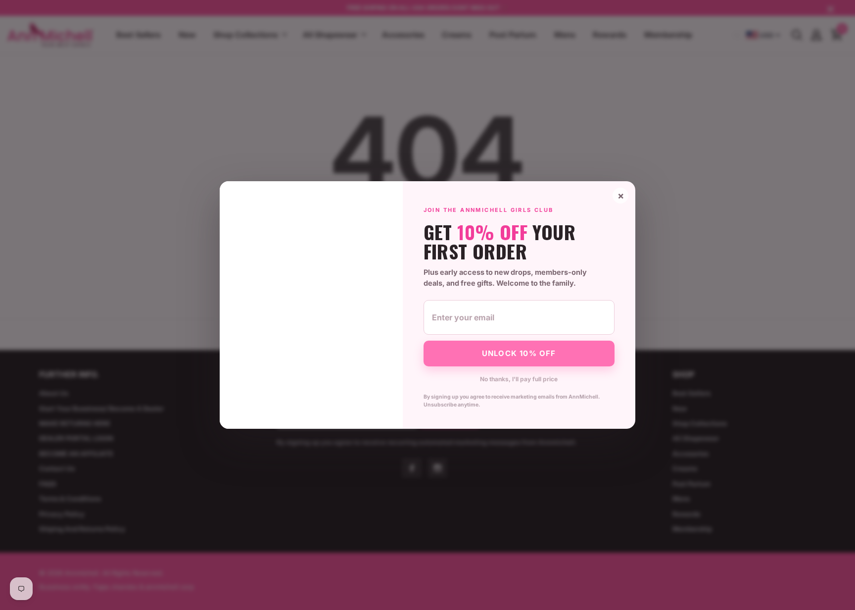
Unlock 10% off (519, 353)
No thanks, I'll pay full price (519, 379)
